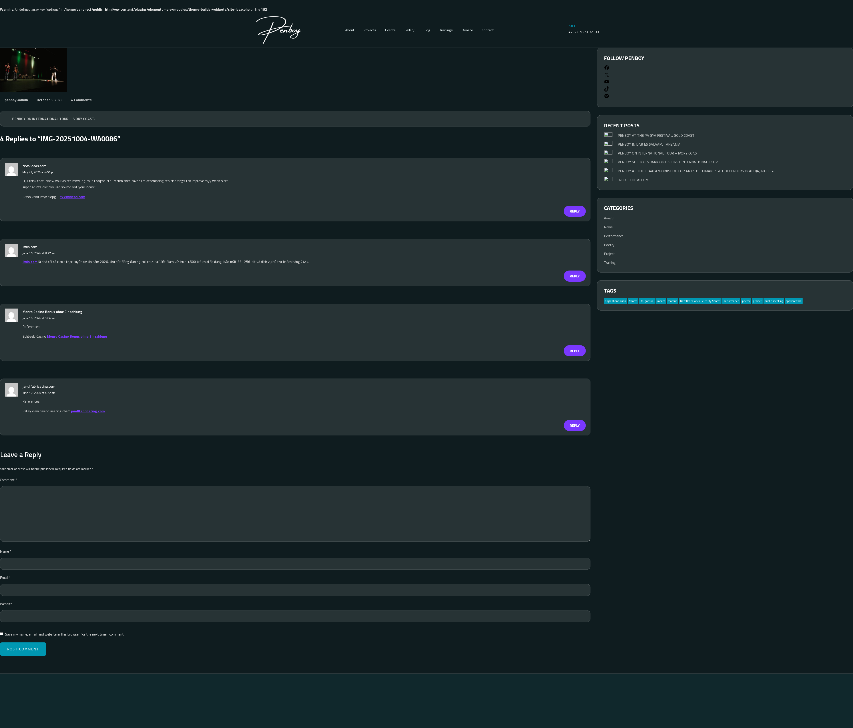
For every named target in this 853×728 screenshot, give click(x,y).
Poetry (609, 244)
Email (5, 577)
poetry (746, 301)
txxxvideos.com (34, 165)
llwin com (30, 261)
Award (609, 218)
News (608, 227)
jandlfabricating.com (38, 386)
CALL (572, 26)
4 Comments (81, 99)
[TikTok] (606, 90)
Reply (575, 211)
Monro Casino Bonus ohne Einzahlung (52, 311)
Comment (8, 479)
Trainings (446, 30)
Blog (426, 30)
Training (610, 262)
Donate (467, 30)
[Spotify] (606, 97)
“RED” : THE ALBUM (633, 180)
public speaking (774, 301)
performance (731, 301)
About (350, 30)
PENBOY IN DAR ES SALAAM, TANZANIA (649, 144)
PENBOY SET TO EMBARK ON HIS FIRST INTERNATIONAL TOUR (668, 162)
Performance (614, 236)
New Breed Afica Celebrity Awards (700, 301)
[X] (606, 76)
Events (390, 30)
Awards (633, 301)
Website (6, 603)
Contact (488, 30)
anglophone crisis (615, 301)
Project (609, 253)
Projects (369, 30)
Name (5, 551)
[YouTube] (606, 83)
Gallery (410, 30)
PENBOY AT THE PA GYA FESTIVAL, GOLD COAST (656, 135)
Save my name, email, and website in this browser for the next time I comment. (64, 634)
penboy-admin (16, 99)
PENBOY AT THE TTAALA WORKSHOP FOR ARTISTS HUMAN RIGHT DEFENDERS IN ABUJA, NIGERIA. (696, 171)
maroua (672, 301)
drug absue (647, 301)
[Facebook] (606, 69)
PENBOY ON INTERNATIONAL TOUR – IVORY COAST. (53, 118)
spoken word (793, 301)
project (757, 301)
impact (661, 301)
